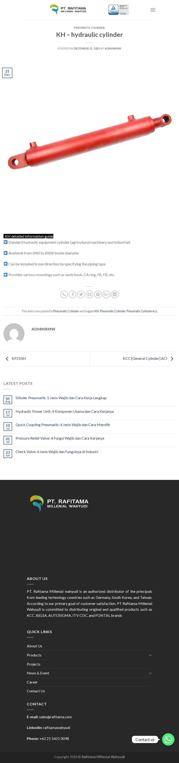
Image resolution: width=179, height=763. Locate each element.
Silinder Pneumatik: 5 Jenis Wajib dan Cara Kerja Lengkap (61, 397)
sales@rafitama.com (55, 716)
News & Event (38, 673)
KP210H (18, 358)
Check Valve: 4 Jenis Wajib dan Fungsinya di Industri (57, 451)
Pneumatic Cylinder (89, 27)
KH (97, 311)
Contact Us (36, 691)
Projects (33, 664)
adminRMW (113, 48)
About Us (34, 646)
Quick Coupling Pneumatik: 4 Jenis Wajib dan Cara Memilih (63, 424)
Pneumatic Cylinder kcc (142, 311)
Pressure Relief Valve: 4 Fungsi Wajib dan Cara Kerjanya (60, 438)
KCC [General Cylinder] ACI (145, 358)
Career (32, 682)
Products (34, 655)
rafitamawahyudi (56, 727)
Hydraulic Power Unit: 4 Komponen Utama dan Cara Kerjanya (65, 411)
